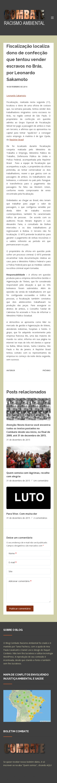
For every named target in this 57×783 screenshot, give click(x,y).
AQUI (49, 765)
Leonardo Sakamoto (16, 95)
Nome (13, 553)
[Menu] (52, 17)
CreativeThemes (11, 779)
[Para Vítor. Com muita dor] (28, 498)
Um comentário (40, 480)
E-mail (13, 562)
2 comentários (40, 518)
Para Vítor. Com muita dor (21, 513)
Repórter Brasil (16, 139)
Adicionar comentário (20, 581)
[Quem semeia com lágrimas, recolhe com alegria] (28, 457)
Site (10, 571)
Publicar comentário (20, 608)
